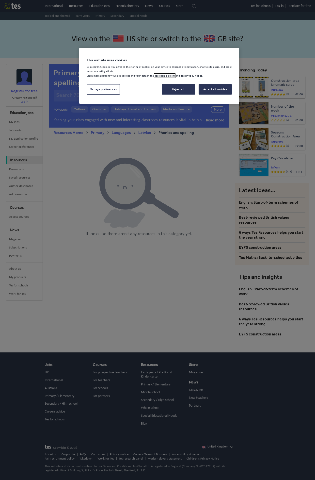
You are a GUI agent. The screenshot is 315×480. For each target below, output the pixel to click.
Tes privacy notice (191, 75)
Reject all (178, 89)
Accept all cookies (215, 89)
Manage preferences (103, 89)
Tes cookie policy (165, 75)
